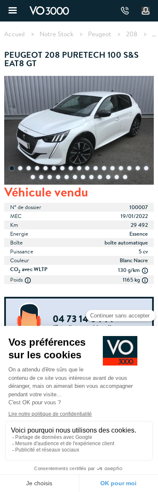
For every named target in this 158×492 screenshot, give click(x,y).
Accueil (14, 34)
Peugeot (99, 34)
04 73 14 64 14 (125, 11)
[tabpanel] (79, 131)
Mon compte (146, 11)
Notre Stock (56, 34)
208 (131, 34)
